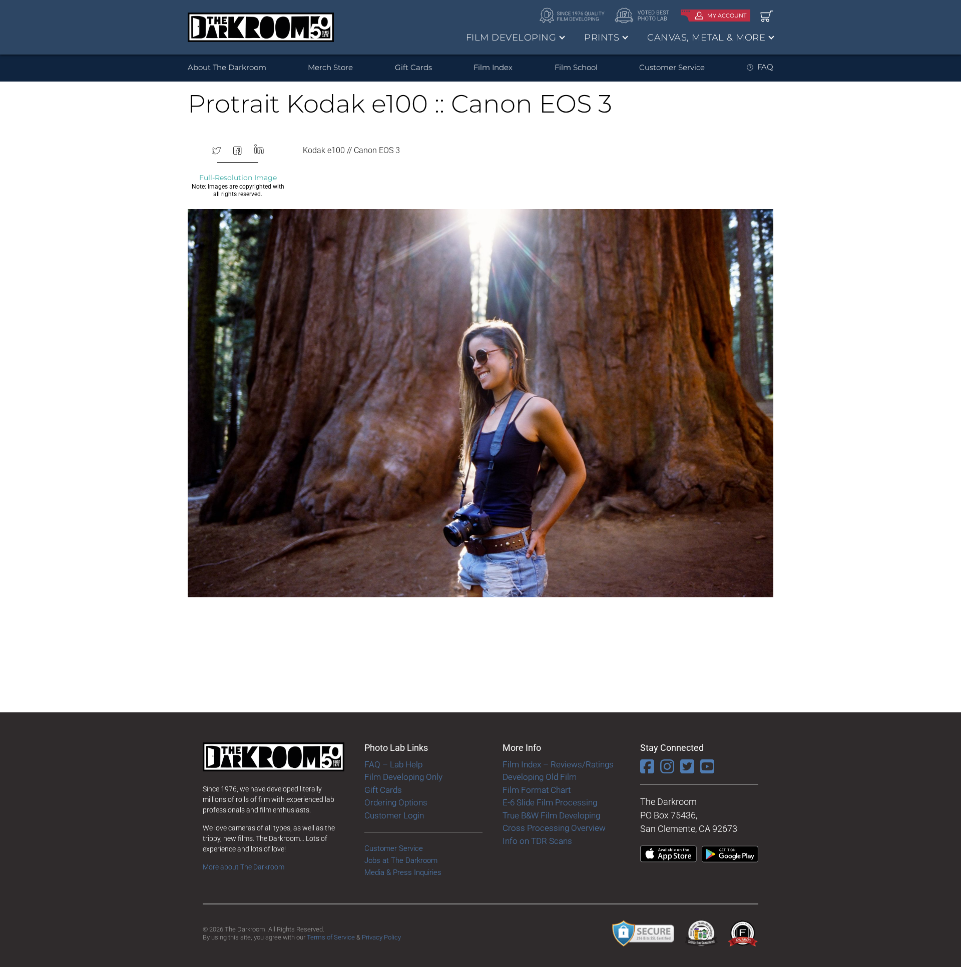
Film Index (493, 67)
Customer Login (394, 815)
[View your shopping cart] (766, 16)
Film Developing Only (403, 777)
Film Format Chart (537, 790)
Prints (601, 37)
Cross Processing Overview (554, 828)
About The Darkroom (227, 67)
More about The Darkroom (243, 867)
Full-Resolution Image (238, 177)
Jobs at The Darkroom (400, 860)
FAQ (765, 67)
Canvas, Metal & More (706, 37)
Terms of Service (331, 937)
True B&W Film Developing (551, 815)
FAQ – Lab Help (393, 764)
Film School (576, 67)
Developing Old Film (540, 777)
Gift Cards (413, 67)
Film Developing (511, 37)
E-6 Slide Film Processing (550, 802)
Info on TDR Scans (537, 841)
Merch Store (330, 67)
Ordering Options (395, 802)
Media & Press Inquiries (402, 872)
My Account (726, 15)
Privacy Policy (381, 937)
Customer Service (672, 67)
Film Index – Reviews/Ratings (558, 764)
